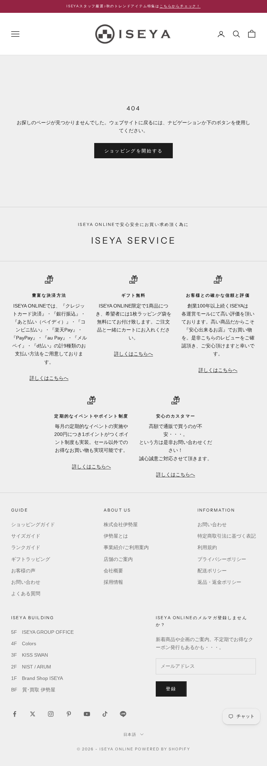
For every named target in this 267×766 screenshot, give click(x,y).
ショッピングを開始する (133, 150)
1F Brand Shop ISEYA (37, 678)
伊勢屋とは (116, 536)
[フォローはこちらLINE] (123, 713)
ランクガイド (25, 547)
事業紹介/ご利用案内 (126, 547)
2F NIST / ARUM (31, 667)
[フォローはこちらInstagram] (50, 713)
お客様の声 (23, 570)
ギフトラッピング (30, 559)
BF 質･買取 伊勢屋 (33, 689)
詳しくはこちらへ (49, 378)
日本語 (130, 734)
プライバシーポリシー (221, 559)
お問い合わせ (25, 582)
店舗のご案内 (118, 559)
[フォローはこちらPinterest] (68, 713)
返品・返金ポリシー (219, 582)
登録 (171, 688)
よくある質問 (25, 593)
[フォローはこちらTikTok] (105, 713)
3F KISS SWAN (29, 655)
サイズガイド (25, 536)
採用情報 (113, 582)
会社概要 (113, 570)
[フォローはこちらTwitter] (32, 713)
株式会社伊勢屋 (121, 524)
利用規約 (207, 547)
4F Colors (23, 643)
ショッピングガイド (33, 524)
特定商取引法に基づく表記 (226, 536)
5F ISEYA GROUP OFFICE (42, 632)
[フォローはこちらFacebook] (14, 713)
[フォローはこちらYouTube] (86, 713)
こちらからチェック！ (180, 6)
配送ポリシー (212, 570)
